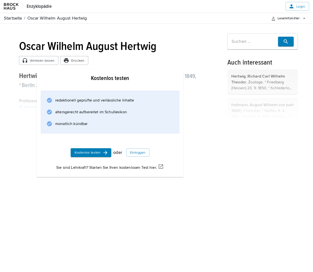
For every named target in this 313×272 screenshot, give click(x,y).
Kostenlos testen (88, 152)
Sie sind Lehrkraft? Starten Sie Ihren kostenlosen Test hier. (106, 167)
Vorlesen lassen (42, 60)
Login (300, 6)
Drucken (77, 60)
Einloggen (137, 152)
